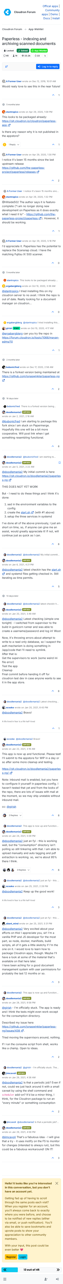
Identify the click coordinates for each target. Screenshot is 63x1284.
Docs (46, 18)
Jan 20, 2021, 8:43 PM (36, 707)
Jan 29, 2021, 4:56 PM (23, 1132)
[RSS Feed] (45, 56)
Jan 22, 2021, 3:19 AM (23, 748)
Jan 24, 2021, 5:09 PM (23, 835)
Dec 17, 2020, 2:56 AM (41, 367)
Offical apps (50, 6)
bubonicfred (12, 367)
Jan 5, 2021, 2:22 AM (23, 466)
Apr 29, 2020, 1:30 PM (44, 154)
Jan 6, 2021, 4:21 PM (23, 564)
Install (56, 18)
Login (23, 1256)
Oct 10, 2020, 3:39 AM (43, 286)
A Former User (14, 81)
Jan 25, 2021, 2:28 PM (36, 886)
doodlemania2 (14, 412)
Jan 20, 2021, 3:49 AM (24, 613)
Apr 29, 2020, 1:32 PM (40, 196)
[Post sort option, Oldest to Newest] (7, 67)
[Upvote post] (53, 95)
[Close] (57, 1183)
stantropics (12, 111)
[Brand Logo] (7, 12)
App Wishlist (40, 50)
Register (11, 1256)
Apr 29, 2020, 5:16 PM (44, 241)
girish (9, 328)
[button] (4, 1279)
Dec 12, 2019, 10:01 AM (44, 81)
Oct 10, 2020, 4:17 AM (42, 328)
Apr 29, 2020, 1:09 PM (40, 111)
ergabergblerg (13, 286)
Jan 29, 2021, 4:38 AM (24, 1077)
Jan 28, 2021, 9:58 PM (23, 1002)
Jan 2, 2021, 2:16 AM (23, 416)
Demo (54, 14)
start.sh (25, 512)
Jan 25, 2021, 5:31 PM (40, 923)
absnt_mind (12, 923)
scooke (10, 707)
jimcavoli (11, 1073)
